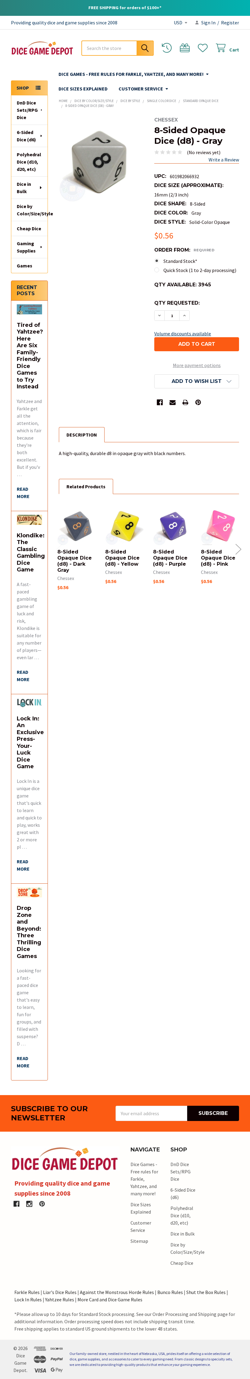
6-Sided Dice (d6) (26, 136)
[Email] (172, 402)
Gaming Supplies (26, 247)
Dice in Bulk (24, 187)
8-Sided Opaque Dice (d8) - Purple (170, 558)
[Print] (185, 402)
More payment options (197, 365)
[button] (196, 381)
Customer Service (141, 89)
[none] (101, 159)
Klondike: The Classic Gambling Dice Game (31, 552)
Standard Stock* (180, 261)
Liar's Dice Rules (60, 1292)
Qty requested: (177, 303)
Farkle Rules (27, 1292)
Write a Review (224, 160)
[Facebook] (159, 402)
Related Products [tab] (85, 486)
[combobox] (117, 48)
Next (238, 549)
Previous (59, 549)
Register (230, 22)
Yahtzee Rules (59, 1299)
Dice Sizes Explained (83, 89)
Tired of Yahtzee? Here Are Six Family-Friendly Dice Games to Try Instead (30, 356)
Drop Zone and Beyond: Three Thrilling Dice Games (29, 932)
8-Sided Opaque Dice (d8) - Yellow (122, 558)
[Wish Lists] (204, 48)
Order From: (184, 250)
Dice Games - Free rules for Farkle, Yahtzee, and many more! (131, 74)
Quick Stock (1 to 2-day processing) (199, 270)
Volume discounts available (182, 334)
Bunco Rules (170, 1292)
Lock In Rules (28, 1299)
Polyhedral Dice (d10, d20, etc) (29, 161)
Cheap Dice (29, 228)
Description (81, 435)
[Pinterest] (198, 402)
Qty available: (182, 285)
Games (24, 266)
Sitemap (139, 1241)
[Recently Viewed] (168, 48)
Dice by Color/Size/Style (32, 210)
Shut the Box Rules (206, 1292)
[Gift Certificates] (186, 48)
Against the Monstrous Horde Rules (117, 1292)
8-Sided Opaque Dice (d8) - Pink (218, 558)
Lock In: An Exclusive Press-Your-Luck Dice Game (30, 742)
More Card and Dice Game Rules (109, 1299)
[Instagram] (29, 1203)
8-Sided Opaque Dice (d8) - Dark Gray (74, 561)
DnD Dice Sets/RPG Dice (27, 110)
